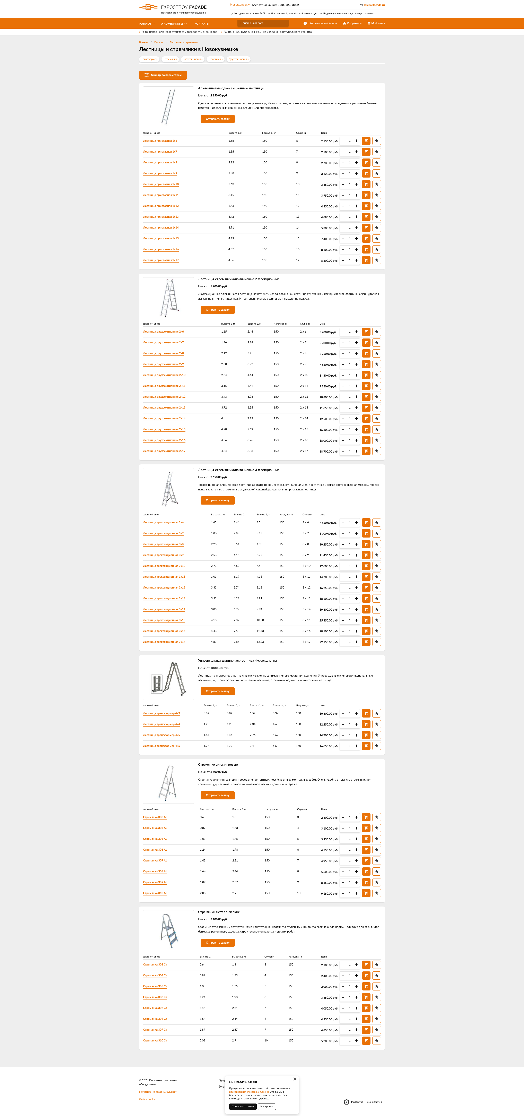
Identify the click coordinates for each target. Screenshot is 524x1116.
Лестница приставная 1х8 (160, 162)
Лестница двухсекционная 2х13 (164, 407)
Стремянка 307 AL (155, 860)
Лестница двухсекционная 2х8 (163, 353)
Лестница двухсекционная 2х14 (164, 418)
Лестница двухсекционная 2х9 (163, 364)
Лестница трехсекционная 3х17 (164, 642)
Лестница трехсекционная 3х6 (163, 522)
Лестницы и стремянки (184, 42)
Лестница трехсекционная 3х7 (163, 533)
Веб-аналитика (374, 1102)
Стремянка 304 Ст (155, 975)
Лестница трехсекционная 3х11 (164, 576)
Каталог (159, 42)
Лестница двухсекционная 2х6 (163, 331)
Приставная (215, 59)
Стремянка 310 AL (155, 893)
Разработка (357, 1102)
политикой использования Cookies (249, 1092)
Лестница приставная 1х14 (161, 227)
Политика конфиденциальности (158, 1092)
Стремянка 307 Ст (155, 1008)
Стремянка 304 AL (155, 828)
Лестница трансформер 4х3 (161, 713)
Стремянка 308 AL (155, 871)
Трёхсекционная (192, 59)
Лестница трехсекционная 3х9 (163, 555)
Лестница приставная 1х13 (161, 216)
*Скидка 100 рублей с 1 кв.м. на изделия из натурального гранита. (268, 32)
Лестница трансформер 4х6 (161, 746)
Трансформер (149, 59)
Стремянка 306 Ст (155, 997)
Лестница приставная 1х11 (161, 195)
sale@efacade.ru (374, 5)
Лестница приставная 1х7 (160, 151)
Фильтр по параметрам (166, 75)
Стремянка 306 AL (155, 849)
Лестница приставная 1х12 (161, 206)
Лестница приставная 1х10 (161, 184)
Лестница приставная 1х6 (160, 140)
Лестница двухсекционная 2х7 (163, 342)
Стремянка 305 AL (155, 839)
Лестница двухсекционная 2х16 (164, 440)
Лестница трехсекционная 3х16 (164, 631)
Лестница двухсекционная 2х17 (164, 451)
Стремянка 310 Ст (155, 1040)
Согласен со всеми (243, 1106)
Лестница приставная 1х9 (160, 173)
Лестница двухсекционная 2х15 (164, 429)
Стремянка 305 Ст (155, 986)
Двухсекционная (238, 59)
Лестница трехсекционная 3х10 (164, 566)
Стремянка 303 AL (155, 817)
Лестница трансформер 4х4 (161, 724)
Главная (143, 42)
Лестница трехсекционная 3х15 (164, 620)
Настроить (266, 1106)
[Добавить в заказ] (366, 141)
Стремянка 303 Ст (155, 964)
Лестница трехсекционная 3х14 (164, 609)
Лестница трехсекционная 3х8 (163, 544)
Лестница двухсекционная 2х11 (164, 386)
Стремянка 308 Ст (155, 1019)
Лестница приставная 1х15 (161, 238)
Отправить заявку (217, 119)
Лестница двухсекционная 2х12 (164, 396)
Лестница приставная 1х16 (161, 249)
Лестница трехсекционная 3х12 (164, 587)
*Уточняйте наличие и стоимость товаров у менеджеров (179, 32)
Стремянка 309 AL (155, 882)
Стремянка (170, 59)
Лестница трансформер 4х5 (161, 735)
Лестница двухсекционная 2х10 (164, 375)
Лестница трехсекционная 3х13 (164, 598)
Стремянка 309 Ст (155, 1029)
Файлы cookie (147, 1099)
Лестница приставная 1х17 (161, 260)
